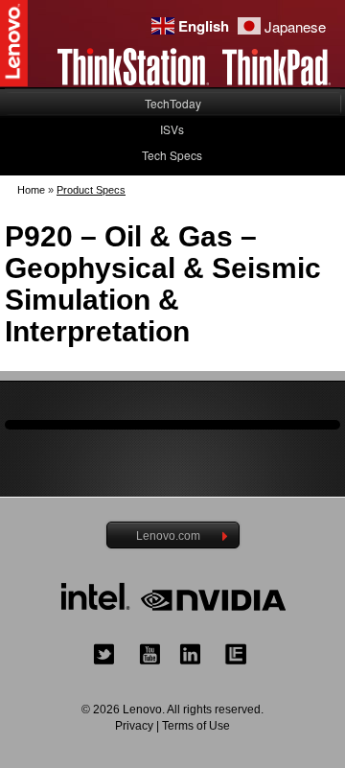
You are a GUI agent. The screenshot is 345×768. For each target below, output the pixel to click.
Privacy (134, 726)
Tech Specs (172, 155)
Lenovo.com (168, 536)
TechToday (173, 103)
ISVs (172, 129)
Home (31, 190)
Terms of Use (196, 726)
